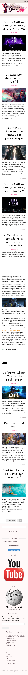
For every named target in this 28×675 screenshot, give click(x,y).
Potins (7, 658)
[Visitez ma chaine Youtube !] (14, 582)
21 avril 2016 (14, 85)
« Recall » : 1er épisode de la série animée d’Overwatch (14, 240)
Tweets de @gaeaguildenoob (9, 541)
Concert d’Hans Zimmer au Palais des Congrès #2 (14, 25)
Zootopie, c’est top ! (14, 425)
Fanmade (8, 654)
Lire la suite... (23, 68)
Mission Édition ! (10, 642)
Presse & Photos (10, 660)
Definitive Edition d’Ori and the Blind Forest (14, 376)
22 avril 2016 (14, 32)
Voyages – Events (10, 663)
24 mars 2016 (14, 194)
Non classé (9, 656)
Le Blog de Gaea (14, 670)
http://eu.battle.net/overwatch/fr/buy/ (11, 330)
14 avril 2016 (14, 142)
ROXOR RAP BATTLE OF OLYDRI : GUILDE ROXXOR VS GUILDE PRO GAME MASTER (15, 636)
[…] (19, 65)
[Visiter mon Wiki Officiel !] (14, 600)
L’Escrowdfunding (11, 640)
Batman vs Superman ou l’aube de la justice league (14, 133)
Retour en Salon (10, 645)
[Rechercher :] (14, 526)
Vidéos (8, 662)
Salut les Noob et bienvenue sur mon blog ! (14, 473)
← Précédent (11, 520)
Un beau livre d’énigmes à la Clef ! (14, 78)
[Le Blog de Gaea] (14, 13)
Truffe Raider (9, 644)
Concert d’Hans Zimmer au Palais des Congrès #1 (14, 187)
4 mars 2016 (14, 481)
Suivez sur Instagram (14, 550)
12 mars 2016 (14, 383)
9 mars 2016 (14, 430)
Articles (8, 653)
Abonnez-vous (6, 628)
